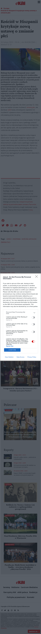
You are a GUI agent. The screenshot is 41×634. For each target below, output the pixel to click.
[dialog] (20, 317)
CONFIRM (12, 350)
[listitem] (20, 312)
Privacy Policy (31, 357)
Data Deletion (9, 357)
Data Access (20, 357)
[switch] (33, 317)
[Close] (37, 277)
